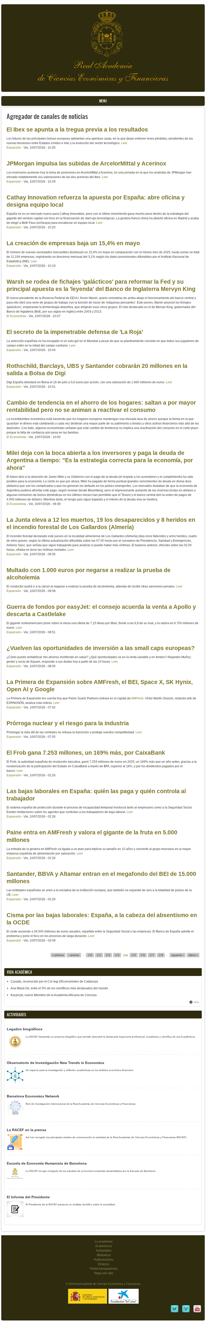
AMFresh (137, 698)
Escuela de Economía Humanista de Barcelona (47, 1163)
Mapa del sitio (103, 1273)
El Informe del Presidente (28, 1197)
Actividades (104, 1250)
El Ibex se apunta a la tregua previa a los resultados (77, 129)
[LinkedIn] (175, 1312)
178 (161, 955)
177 (151, 955)
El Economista (16, 316)
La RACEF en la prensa (26, 1130)
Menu (103, 101)
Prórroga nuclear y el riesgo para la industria (68, 723)
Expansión (14, 147)
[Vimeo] (186, 1312)
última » (193, 955)
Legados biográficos (24, 1029)
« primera (58, 955)
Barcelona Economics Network (33, 1096)
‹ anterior (73, 955)
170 (90, 955)
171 (99, 955)
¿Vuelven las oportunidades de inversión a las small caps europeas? (101, 648)
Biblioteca (104, 1255)
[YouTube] (197, 1312)
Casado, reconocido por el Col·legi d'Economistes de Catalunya (54, 981)
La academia (104, 1241)
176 (142, 955)
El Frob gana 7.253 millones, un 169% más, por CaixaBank (86, 752)
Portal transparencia (104, 1268)
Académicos (103, 1246)
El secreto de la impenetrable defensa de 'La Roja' (75, 332)
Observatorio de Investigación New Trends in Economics (55, 1063)
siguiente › (177, 955)
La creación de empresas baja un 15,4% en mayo (73, 243)
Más (196, 1002)
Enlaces (103, 1264)
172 (108, 955)
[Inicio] (103, 30)
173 (117, 955)
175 (133, 955)
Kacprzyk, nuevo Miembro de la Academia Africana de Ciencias (54, 995)
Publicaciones (103, 1259)
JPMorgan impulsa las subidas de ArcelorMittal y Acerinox (86, 163)
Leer (124, 143)
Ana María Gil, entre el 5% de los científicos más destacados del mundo (59, 988)
